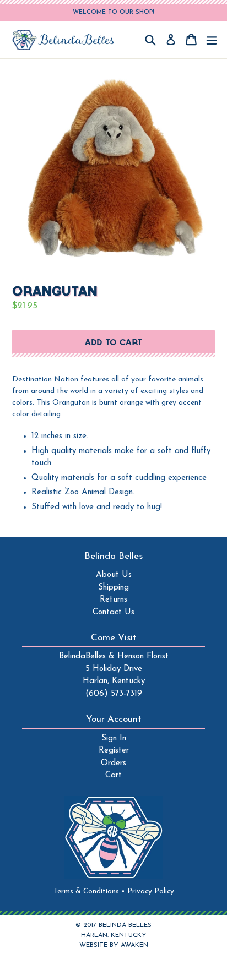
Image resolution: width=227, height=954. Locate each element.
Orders (113, 763)
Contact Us (113, 612)
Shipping (113, 588)
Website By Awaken (113, 945)
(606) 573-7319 (113, 694)
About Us (114, 575)
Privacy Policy (150, 891)
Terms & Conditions (89, 891)
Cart (113, 775)
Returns (113, 600)
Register (114, 750)
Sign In (113, 738)
